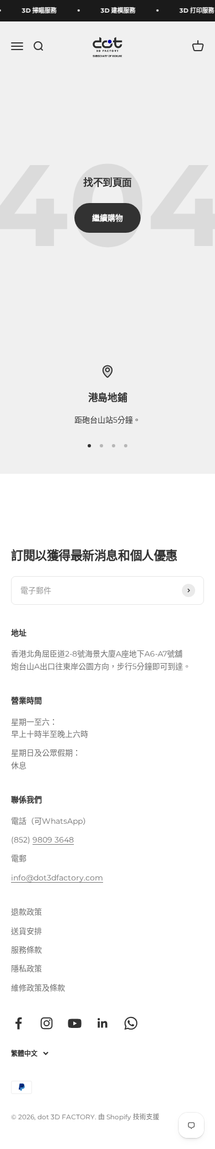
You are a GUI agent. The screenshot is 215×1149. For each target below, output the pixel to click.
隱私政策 (26, 968)
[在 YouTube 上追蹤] (74, 1023)
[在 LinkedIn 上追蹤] (102, 1023)
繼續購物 (107, 218)
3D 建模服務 (117, 10)
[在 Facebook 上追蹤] (18, 1023)
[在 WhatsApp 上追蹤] (130, 1023)
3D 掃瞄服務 (38, 10)
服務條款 (26, 950)
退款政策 (26, 912)
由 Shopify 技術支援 (128, 1117)
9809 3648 (53, 840)
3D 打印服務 (196, 10)
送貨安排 (26, 931)
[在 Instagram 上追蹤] (46, 1023)
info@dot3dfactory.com (57, 878)
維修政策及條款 (38, 988)
